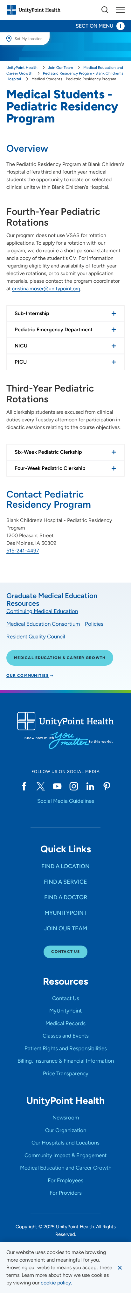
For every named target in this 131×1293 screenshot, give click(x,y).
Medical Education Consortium (43, 624)
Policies (94, 624)
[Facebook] (24, 786)
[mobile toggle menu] (105, 10)
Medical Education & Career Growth (60, 658)
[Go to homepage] (33, 10)
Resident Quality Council (35, 636)
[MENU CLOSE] (120, 10)
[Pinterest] (106, 786)
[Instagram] (73, 786)
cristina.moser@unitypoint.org (46, 289)
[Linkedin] (90, 786)
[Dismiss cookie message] (120, 1267)
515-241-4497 (22, 551)
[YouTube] (57, 786)
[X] (40, 786)
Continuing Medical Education (42, 611)
